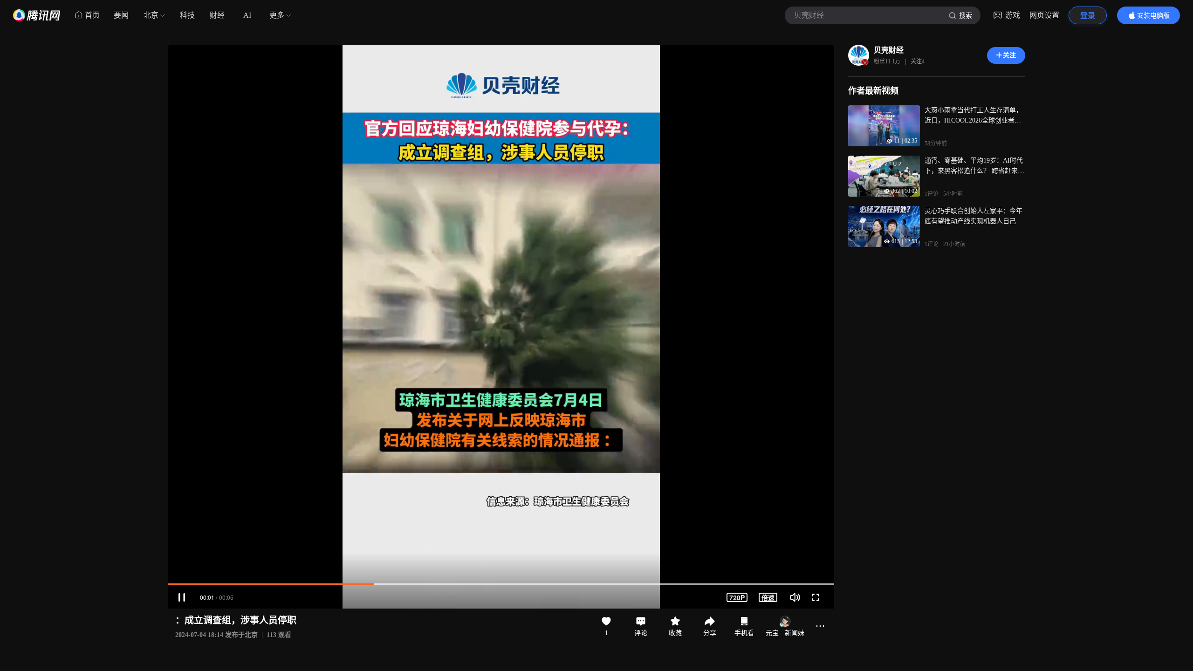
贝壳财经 (889, 50)
